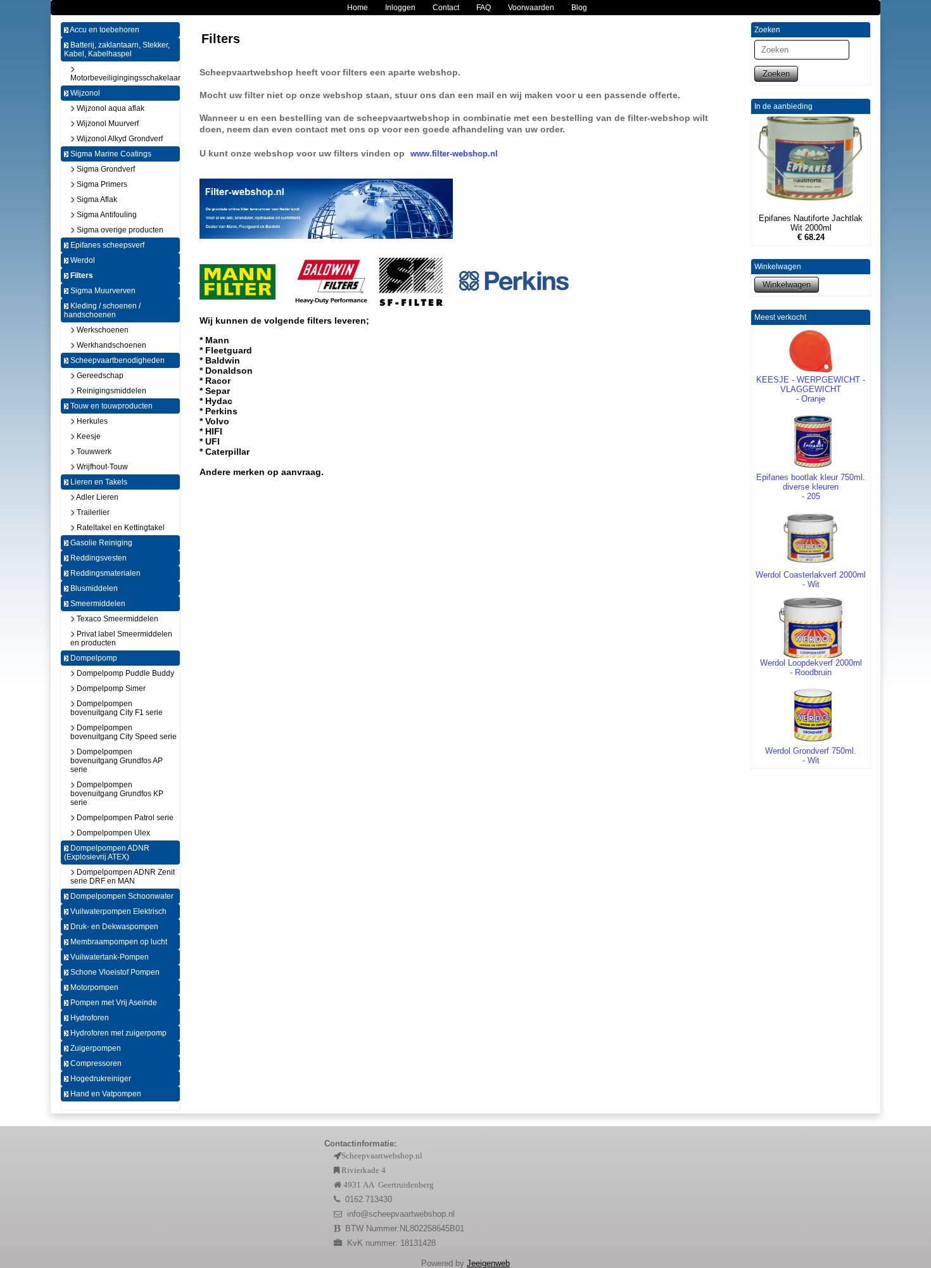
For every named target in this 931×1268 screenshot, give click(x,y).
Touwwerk (93, 451)
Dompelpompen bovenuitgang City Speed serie (123, 732)
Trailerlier (92, 512)
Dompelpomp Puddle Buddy (124, 673)
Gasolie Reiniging (100, 542)
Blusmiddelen (93, 588)
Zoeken (776, 74)
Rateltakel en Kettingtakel (120, 527)
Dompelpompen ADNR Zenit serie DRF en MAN (122, 876)
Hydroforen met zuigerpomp (117, 1033)
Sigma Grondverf (105, 169)
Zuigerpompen (94, 1048)
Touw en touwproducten (110, 406)
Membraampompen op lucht (117, 941)
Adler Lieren (96, 497)
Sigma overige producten (119, 229)
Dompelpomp (92, 658)
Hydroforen (88, 1017)
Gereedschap (99, 375)
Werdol (81, 260)
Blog (579, 7)
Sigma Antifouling (106, 214)
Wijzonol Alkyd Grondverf (119, 138)
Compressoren (95, 1063)
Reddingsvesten (97, 558)
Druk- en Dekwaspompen (113, 926)
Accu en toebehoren (103, 29)
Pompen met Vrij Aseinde (112, 1002)
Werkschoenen (102, 330)
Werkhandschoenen (110, 345)
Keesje (88, 436)
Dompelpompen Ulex (112, 832)
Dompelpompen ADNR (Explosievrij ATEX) (106, 852)
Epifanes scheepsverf (106, 245)
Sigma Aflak (96, 199)
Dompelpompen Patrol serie (124, 817)
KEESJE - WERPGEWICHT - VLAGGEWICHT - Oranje (810, 389)
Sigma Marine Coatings (109, 153)
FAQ (483, 7)
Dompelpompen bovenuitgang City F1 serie (116, 708)
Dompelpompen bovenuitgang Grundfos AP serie (116, 760)
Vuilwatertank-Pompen (108, 957)
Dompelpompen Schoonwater (121, 896)
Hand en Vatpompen (104, 1093)
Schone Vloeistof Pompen (114, 972)
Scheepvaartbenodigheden (116, 360)
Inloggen (400, 7)
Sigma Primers (101, 184)
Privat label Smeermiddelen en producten (121, 638)
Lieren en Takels (97, 482)
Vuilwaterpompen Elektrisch (117, 911)
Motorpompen (93, 987)
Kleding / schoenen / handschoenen (102, 310)
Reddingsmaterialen (104, 573)
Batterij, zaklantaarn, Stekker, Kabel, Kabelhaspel (117, 49)
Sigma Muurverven (102, 290)
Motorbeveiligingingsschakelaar (125, 77)
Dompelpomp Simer (110, 688)
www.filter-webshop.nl (454, 153)
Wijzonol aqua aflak (109, 108)
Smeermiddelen (96, 603)
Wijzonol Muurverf (107, 123)
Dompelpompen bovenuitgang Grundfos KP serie (116, 793)
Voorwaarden (531, 7)
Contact (446, 7)
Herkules (91, 421)
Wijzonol (84, 93)
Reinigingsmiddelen (110, 390)
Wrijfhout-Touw (101, 466)
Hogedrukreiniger (99, 1078)
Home (357, 7)
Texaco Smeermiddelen (116, 618)
